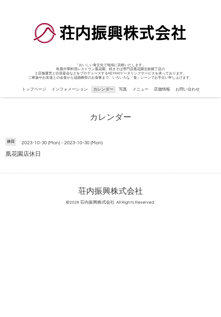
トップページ (34, 89)
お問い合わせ (187, 89)
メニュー (140, 89)
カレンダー (103, 89)
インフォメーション (69, 89)
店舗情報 (162, 89)
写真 (123, 89)
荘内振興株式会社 (110, 191)
